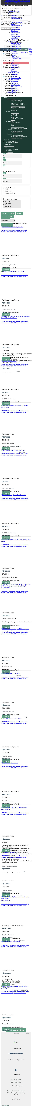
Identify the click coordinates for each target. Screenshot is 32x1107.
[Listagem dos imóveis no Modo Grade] (2, 218)
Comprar (6, 359)
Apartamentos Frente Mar (15, 37)
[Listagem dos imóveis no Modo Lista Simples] (8, 218)
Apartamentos (12, 12)
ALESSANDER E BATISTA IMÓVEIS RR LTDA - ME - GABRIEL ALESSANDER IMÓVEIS (17, 2)
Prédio (13, 62)
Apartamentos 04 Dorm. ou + (16, 26)
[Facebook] (16, 1068)
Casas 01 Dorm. (16, 43)
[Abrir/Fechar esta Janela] (11, 225)
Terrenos (10, 73)
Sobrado (13, 55)
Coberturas (14, 39)
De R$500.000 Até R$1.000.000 (16, 85)
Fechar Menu (12, 92)
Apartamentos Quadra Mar (15, 33)
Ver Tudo (14, 41)
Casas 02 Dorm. (16, 45)
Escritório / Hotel (16, 59)
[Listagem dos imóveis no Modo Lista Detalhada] (5, 218)
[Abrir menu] (1, 95)
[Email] (16, 1070)
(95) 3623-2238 (16, 1082)
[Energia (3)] (12, 208)
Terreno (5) (8, 191)
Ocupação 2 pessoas (15, 16)
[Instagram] (16, 1071)
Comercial (11, 57)
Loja (12, 60)
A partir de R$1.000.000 (15, 89)
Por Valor (10, 79)
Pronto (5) (8, 190)
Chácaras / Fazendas (14, 75)
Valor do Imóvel (10, 171)
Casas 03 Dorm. (16, 46)
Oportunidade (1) (10, 193)
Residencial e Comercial (15, 65)
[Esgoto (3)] (12, 206)
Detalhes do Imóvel (11, 199)
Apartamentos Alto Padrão (15, 30)
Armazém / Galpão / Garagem (14, 69)
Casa (9, 41)
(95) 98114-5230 (16, 1079)
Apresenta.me (5, 1105)
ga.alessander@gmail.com (16, 1060)
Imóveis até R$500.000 (14, 82)
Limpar (12, 213)
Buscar (4, 213)
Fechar (19, 213)
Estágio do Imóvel (10, 188)
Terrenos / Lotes (16, 78)
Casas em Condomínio (14, 52)
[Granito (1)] (12, 203)
